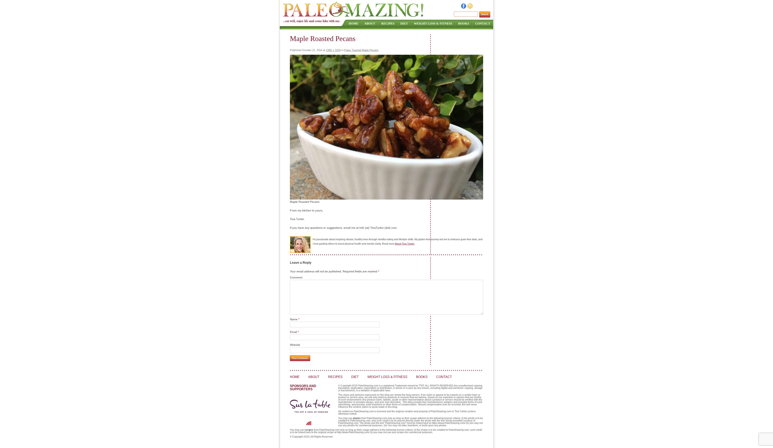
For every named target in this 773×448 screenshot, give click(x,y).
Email (294, 332)
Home (353, 23)
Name (294, 319)
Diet (404, 23)
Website (295, 344)
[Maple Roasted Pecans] (386, 127)
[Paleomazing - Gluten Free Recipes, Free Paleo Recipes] (354, 17)
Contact (482, 23)
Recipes (387, 23)
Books (463, 23)
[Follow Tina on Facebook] (464, 7)
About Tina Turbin (404, 243)
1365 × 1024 (333, 50)
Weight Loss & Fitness (433, 23)
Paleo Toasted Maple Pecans (361, 50)
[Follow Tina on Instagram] (470, 7)
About (369, 23)
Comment (296, 277)
